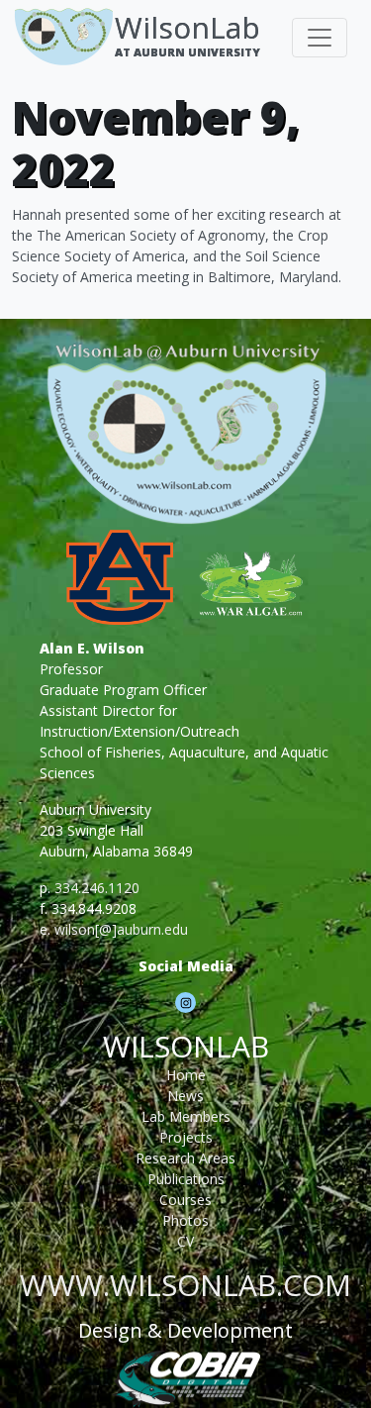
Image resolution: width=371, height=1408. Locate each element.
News (185, 1095)
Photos (185, 1220)
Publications (186, 1178)
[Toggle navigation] (319, 37)
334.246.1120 (96, 887)
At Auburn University (187, 52)
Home (186, 1074)
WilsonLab (187, 27)
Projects (186, 1137)
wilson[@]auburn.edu (121, 929)
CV (185, 1241)
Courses (185, 1199)
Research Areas (185, 1158)
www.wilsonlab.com (185, 1284)
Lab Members (186, 1116)
